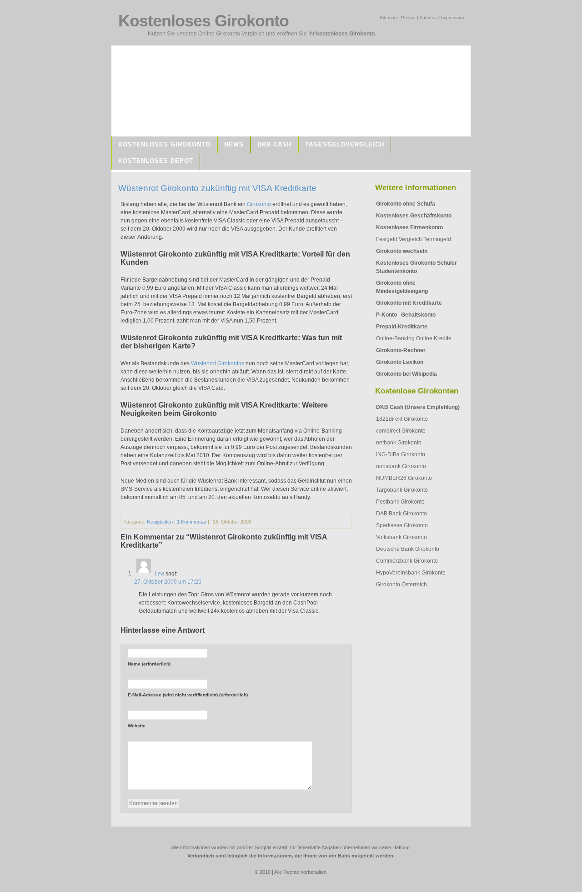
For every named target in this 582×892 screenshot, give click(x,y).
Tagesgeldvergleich (344, 144)
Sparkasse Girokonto (402, 525)
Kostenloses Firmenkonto (409, 227)
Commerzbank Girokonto (407, 561)
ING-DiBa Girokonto (400, 454)
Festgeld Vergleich (399, 239)
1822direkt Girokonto (402, 419)
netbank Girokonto (398, 442)
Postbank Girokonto (400, 502)
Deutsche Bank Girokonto (407, 549)
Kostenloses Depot (155, 160)
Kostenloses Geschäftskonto (414, 215)
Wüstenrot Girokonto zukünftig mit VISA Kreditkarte (217, 188)
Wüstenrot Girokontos (217, 363)
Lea (159, 573)
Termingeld (437, 239)
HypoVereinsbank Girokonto (411, 572)
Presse (408, 17)
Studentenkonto (396, 271)
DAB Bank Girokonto (401, 513)
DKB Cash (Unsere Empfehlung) (418, 407)
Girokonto (259, 204)
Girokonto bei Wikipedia (406, 374)
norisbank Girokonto (401, 466)
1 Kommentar (191, 521)
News (234, 144)
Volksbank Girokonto (401, 537)
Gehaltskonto (418, 315)
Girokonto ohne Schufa (405, 204)
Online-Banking (395, 338)
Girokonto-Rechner (401, 350)
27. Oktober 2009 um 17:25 (167, 582)
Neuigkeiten (160, 521)
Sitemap (388, 17)
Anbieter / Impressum (441, 17)
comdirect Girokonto (401, 431)
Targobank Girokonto (402, 490)
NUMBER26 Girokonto (404, 478)
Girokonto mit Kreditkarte (409, 303)
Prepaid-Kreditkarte (401, 326)
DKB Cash (274, 144)
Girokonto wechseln (401, 251)
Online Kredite (434, 338)
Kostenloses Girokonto (164, 144)
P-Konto (386, 315)
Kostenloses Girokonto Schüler (416, 263)
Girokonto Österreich (401, 584)
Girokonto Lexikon (399, 362)
